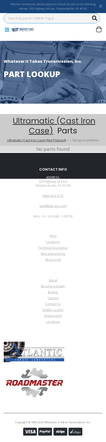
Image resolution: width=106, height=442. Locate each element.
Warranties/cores (53, 254)
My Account (53, 260)
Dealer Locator (53, 310)
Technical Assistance (53, 248)
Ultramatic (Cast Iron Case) (54, 125)
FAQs (53, 236)
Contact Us (53, 304)
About (53, 280)
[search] (95, 18)
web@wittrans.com (53, 206)
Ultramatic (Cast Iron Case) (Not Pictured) (36, 140)
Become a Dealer (53, 286)
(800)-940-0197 (53, 196)
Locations (53, 242)
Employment (53, 316)
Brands (53, 292)
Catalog (53, 298)
